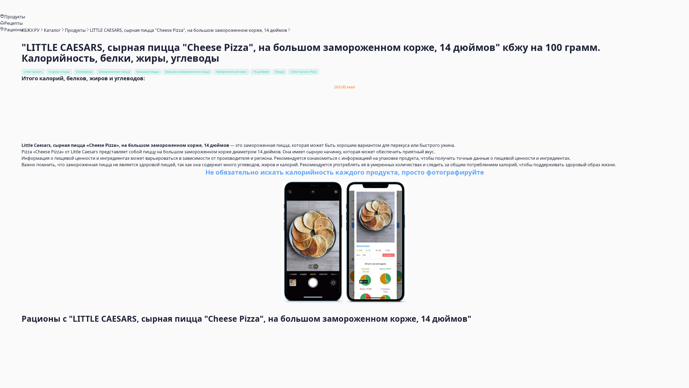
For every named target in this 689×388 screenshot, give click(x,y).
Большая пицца (147, 72)
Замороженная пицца (114, 72)
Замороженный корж (231, 72)
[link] (31, 30)
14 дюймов (261, 72)
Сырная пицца (59, 72)
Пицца (279, 72)
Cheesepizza (84, 72)
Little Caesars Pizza (304, 72)
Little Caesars (33, 72)
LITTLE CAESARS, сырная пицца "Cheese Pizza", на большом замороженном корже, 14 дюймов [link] (188, 30)
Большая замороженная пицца (187, 72)
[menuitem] (344, 6)
